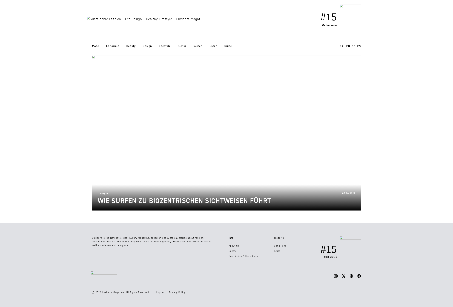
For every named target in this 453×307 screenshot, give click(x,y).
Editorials (112, 46)
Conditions (280, 246)
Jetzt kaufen (330, 257)
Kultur (182, 46)
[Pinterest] (351, 276)
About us (234, 246)
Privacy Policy (177, 292)
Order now (329, 25)
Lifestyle (165, 46)
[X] (343, 276)
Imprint (160, 292)
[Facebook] (359, 276)
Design (147, 46)
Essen (213, 46)
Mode (95, 46)
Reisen (197, 46)
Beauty (131, 46)
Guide (228, 46)
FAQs (277, 251)
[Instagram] (336, 276)
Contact (233, 251)
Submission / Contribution (244, 256)
